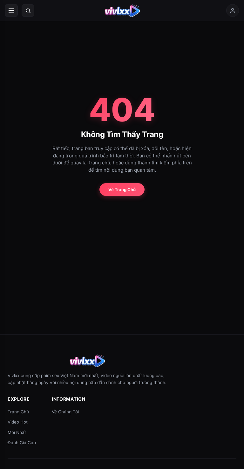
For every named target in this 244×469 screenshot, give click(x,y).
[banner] (122, 10)
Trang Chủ (18, 411)
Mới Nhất (17, 432)
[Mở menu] (11, 10)
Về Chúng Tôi (65, 411)
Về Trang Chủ (122, 189)
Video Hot (18, 421)
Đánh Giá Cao (22, 442)
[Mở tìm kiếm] (28, 10)
